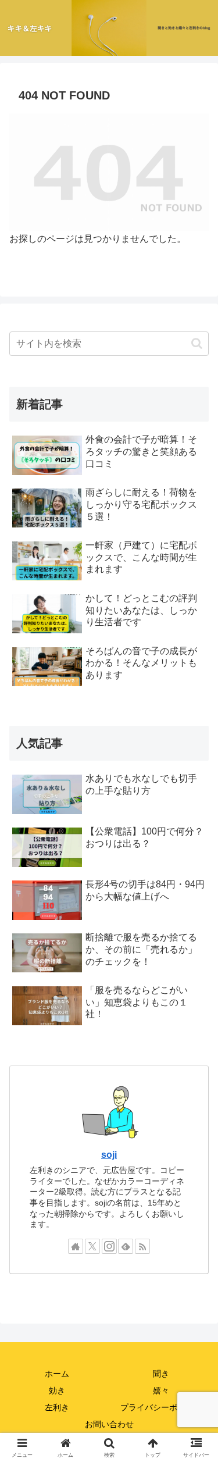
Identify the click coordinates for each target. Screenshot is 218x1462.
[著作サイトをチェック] (75, 1246)
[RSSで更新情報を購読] (142, 1246)
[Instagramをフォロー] (109, 1246)
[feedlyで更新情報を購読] (125, 1246)
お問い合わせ (109, 1424)
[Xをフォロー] (92, 1246)
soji (109, 1155)
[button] (197, 343)
